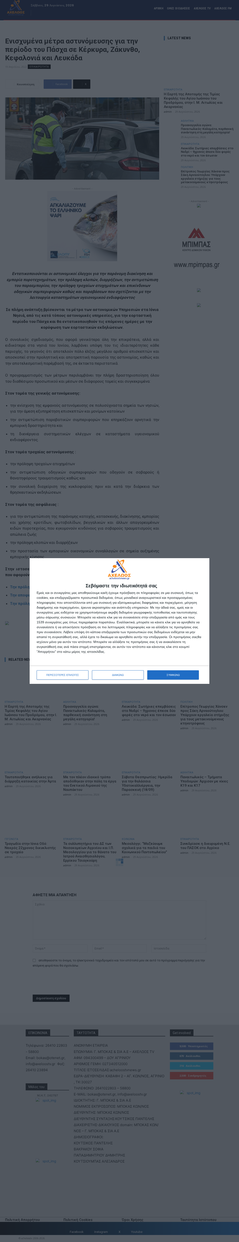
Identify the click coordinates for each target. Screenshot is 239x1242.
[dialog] (119, 621)
